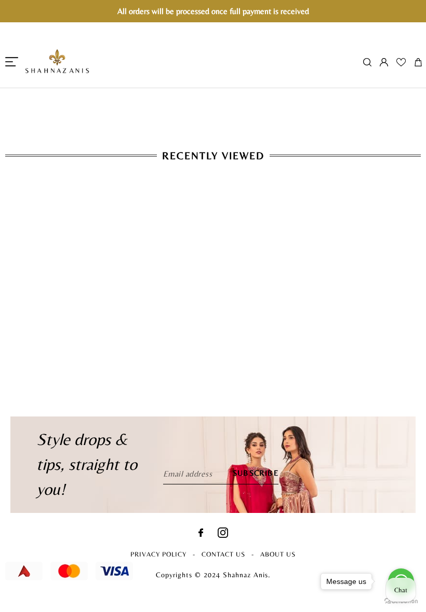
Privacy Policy (158, 554)
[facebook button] (200, 534)
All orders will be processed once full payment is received (213, 11)
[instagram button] (223, 535)
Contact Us (223, 554)
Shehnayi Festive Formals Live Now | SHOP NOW (213, 93)
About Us (278, 554)
